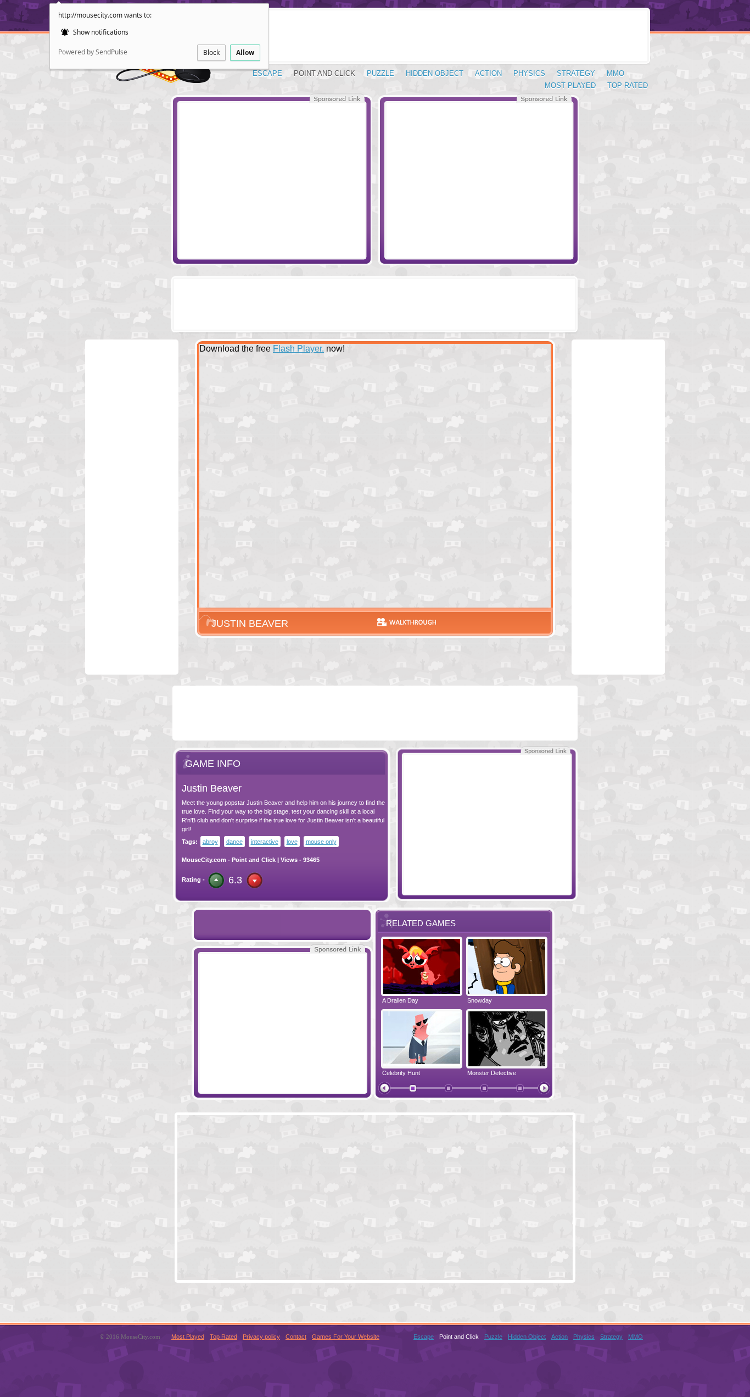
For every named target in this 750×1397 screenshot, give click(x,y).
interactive (264, 841)
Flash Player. (298, 348)
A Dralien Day (400, 1000)
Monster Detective (491, 1073)
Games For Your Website (345, 1336)
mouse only (321, 841)
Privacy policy (261, 1336)
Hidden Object (434, 73)
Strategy (576, 73)
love (292, 841)
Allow (245, 52)
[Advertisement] (272, 180)
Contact (296, 1336)
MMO (615, 73)
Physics (529, 73)
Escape (267, 73)
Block (211, 52)
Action (488, 73)
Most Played (570, 85)
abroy (210, 841)
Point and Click (324, 73)
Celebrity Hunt (401, 1073)
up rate (216, 880)
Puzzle (380, 73)
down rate (254, 880)
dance (234, 841)
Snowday (479, 1000)
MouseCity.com (204, 859)
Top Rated (627, 85)
